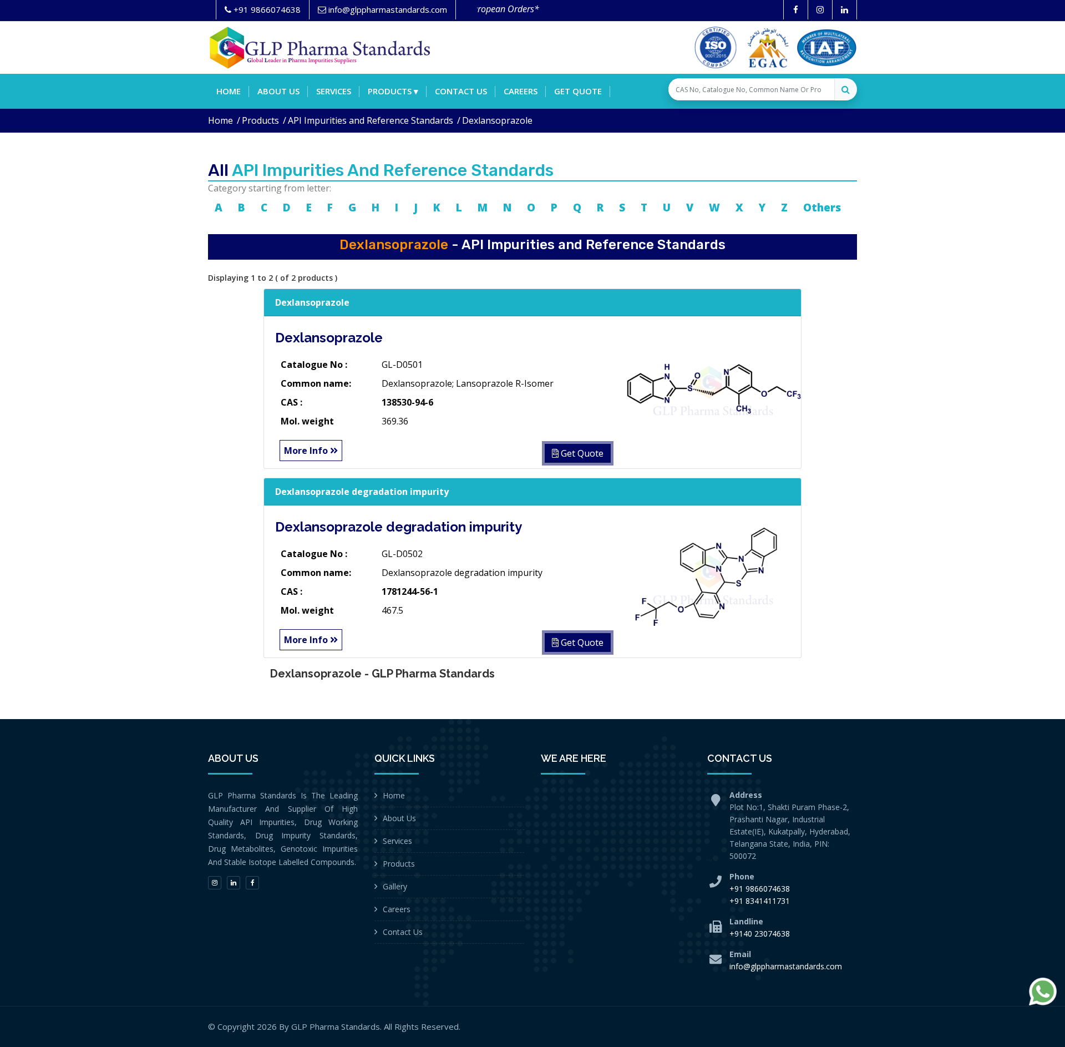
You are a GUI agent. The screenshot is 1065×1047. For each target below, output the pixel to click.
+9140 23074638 (759, 933)
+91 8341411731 (759, 901)
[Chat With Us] (1043, 991)
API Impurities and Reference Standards (370, 120)
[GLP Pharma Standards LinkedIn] (844, 9)
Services (333, 91)
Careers (520, 91)
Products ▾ (393, 91)
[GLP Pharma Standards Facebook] (795, 9)
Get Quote (578, 91)
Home (228, 91)
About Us (399, 818)
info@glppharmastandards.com (785, 966)
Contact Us (403, 932)
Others (822, 207)
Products (260, 120)
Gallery (395, 886)
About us (278, 91)
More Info (307, 450)
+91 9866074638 (759, 888)
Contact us (461, 91)
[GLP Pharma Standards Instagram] (820, 9)
